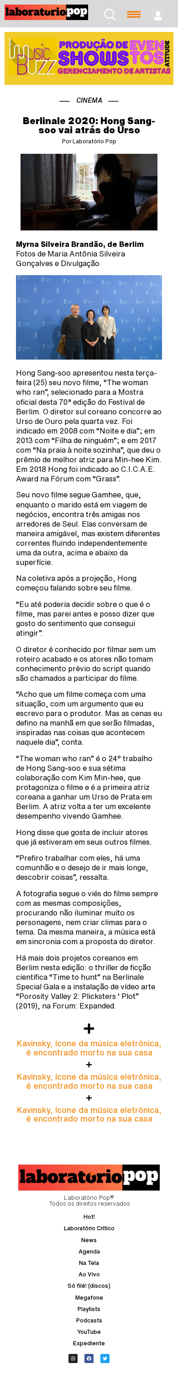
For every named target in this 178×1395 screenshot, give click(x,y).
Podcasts (89, 1320)
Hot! (89, 1217)
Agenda (89, 1251)
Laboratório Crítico (89, 1228)
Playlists (89, 1309)
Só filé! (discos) (89, 1286)
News (89, 1240)
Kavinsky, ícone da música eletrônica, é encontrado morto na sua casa (89, 1047)
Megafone (89, 1298)
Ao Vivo (89, 1274)
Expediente (89, 1343)
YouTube (89, 1332)
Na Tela (89, 1263)
